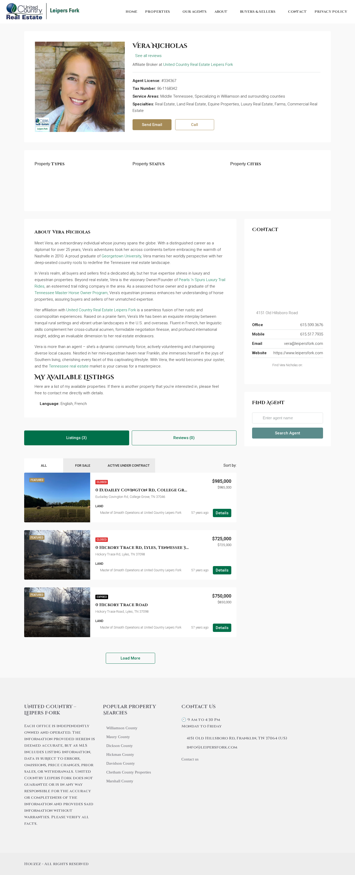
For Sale (82, 465)
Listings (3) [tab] (76, 437)
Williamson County (121, 728)
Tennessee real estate (69, 366)
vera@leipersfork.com (303, 343)
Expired (102, 596)
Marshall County (119, 781)
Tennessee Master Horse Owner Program (71, 292)
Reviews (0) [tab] (184, 437)
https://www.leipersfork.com (298, 353)
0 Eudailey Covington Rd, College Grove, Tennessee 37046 (164, 490)
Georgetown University (121, 256)
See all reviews (148, 55)
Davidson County (120, 763)
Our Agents (194, 11)
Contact (297, 11)
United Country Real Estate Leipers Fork (198, 64)
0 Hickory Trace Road (121, 605)
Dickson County (119, 746)
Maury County (118, 737)
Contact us (190, 759)
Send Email (152, 124)
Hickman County (120, 754)
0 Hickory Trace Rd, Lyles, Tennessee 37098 (145, 547)
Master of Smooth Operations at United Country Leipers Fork (140, 513)
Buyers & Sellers (257, 11)
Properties (157, 11)
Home (131, 11)
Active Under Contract (129, 465)
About (220, 11)
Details (222, 513)
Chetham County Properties (128, 772)
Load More (130, 658)
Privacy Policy (330, 11)
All (44, 465)
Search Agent (287, 433)
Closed (102, 482)
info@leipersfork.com (212, 747)
